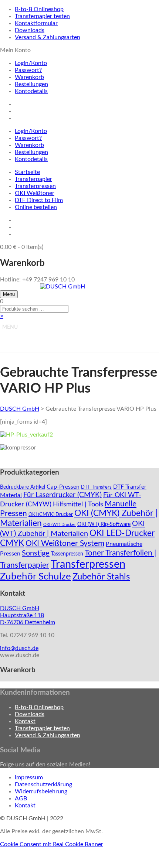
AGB (21, 798)
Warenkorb (29, 77)
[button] (10, 327)
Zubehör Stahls (101, 576)
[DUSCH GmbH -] (62, 287)
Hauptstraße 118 (22, 615)
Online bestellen (36, 207)
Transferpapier (33, 179)
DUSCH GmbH (19, 409)
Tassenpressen (67, 554)
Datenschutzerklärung (43, 784)
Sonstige (36, 553)
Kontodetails (31, 91)
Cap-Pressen (63, 487)
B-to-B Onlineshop (39, 9)
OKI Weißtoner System (65, 543)
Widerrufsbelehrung (41, 791)
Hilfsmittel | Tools (78, 504)
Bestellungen (31, 84)
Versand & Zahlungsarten (47, 37)
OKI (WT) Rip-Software (104, 524)
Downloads (29, 30)
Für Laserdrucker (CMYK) (62, 495)
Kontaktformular (36, 23)
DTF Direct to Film (39, 200)
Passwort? (28, 70)
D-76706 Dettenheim (27, 622)
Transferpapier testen (42, 16)
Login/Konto (31, 63)
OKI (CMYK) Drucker (50, 514)
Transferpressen (35, 186)
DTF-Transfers (96, 487)
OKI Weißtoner (34, 193)
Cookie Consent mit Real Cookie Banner (51, 844)
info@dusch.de (19, 648)
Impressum (29, 777)
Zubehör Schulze (35, 576)
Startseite (27, 172)
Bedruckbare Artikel (22, 487)
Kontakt (25, 721)
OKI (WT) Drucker (59, 525)
